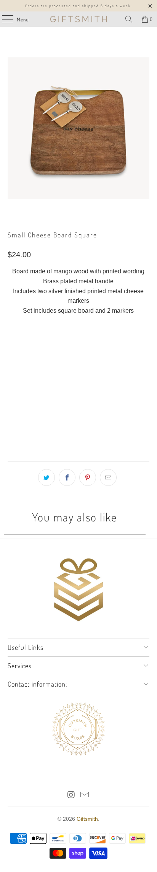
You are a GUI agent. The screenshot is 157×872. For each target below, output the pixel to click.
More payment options (78, 433)
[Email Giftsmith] (85, 795)
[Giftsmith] (78, 19)
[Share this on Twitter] (46, 477)
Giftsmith (87, 819)
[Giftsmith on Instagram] (71, 795)
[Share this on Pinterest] (87, 477)
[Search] (129, 19)
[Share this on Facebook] (67, 477)
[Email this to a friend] (108, 477)
